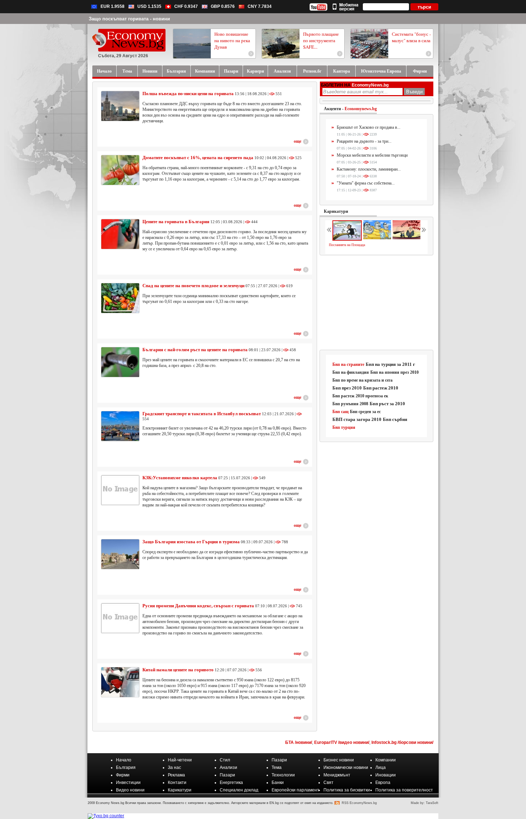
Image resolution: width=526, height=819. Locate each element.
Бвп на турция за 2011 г (390, 364)
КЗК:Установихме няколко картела (179, 477)
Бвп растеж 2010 (380, 388)
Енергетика (231, 782)
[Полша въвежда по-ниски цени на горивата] (120, 106)
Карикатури (336, 211)
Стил (225, 759)
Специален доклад (239, 790)
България (126, 767)
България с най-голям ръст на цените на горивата (195, 349)
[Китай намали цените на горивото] (120, 682)
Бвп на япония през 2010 (394, 372)
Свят (328, 782)
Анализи (228, 767)
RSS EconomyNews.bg (359, 803)
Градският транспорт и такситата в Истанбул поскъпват (201, 413)
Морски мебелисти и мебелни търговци (372, 155)
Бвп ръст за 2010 (387, 403)
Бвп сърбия (395, 419)
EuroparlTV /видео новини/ (341, 742)
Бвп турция (343, 427)
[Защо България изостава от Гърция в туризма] (120, 554)
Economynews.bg (361, 108)
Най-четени (180, 759)
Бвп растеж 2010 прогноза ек (360, 395)
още (297, 141)
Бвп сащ (340, 411)
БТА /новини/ (298, 742)
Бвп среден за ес (365, 411)
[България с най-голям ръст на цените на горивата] (120, 362)
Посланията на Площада (347, 245)
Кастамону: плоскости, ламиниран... (369, 169)
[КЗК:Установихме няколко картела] (120, 490)
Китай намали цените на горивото (178, 669)
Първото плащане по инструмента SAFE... (321, 40)
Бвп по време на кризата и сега (362, 380)
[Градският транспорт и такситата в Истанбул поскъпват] (120, 426)
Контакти (177, 782)
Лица (380, 767)
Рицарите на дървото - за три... (364, 141)
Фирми (123, 775)
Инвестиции (128, 782)
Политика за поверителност (404, 790)
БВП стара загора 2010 (356, 419)
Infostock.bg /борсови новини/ (402, 742)
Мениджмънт (336, 775)
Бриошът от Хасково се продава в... (368, 127)
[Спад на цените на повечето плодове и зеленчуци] (120, 298)
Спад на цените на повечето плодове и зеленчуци (193, 285)
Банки (278, 782)
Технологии (283, 775)
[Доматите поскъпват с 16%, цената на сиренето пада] (120, 170)
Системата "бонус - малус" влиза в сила (411, 37)
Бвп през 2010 (347, 388)
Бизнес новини (338, 759)
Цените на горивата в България (175, 221)
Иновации (385, 775)
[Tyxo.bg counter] (106, 815)
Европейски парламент (295, 790)
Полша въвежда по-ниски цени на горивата (188, 93)
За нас (174, 767)
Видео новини (130, 790)
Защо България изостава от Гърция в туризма (191, 541)
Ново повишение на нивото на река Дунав (232, 40)
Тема (277, 767)
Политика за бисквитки (346, 790)
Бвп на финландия (350, 372)
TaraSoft (432, 803)
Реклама (176, 775)
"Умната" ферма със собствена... (366, 183)
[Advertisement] (376, 303)
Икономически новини (345, 767)
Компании (385, 759)
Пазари (279, 759)
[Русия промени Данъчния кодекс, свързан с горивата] (120, 618)
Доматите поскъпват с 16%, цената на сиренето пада (197, 157)
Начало (123, 759)
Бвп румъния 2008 (350, 403)
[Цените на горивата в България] (120, 234)
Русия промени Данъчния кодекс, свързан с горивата (198, 605)
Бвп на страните (348, 364)
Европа (382, 782)
